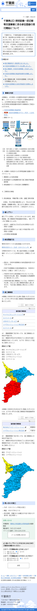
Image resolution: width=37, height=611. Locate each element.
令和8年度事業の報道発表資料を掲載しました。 (19, 75)
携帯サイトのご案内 (19, 591)
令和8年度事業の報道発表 (12, 110)
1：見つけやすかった (12, 558)
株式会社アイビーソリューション (14, 427)
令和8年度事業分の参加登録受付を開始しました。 (19, 85)
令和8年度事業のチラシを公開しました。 (18, 66)
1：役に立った (9, 552)
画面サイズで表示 (29, 305)
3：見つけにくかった (12, 560)
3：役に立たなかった (12, 553)
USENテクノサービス (10, 321)
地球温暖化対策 (27, 576)
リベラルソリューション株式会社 (14, 324)
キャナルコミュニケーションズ (13, 314)
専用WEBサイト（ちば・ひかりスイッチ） (16, 247)
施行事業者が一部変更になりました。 (17, 63)
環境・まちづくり (12, 576)
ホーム (3, 576)
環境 (19, 576)
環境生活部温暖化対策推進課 (19, 524)
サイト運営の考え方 (6, 591)
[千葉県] (7, 4)
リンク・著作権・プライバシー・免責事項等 (13, 589)
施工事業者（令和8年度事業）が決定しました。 (19, 70)
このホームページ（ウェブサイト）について (13, 587)
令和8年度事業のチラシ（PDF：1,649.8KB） (19, 114)
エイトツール (7, 318)
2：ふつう (20, 552)
